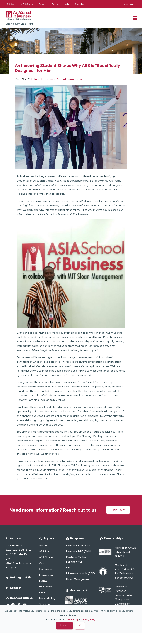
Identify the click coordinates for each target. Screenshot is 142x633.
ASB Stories (27, 4)
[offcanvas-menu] (135, 18)
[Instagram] (13, 605)
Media (67, 4)
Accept (64, 625)
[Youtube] (24, 605)
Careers (42, 4)
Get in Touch (128, 4)
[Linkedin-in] (7, 605)
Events (55, 4)
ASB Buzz (11, 4)
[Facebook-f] (19, 605)
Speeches (79, 4)
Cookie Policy (72, 619)
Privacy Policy (89, 619)
